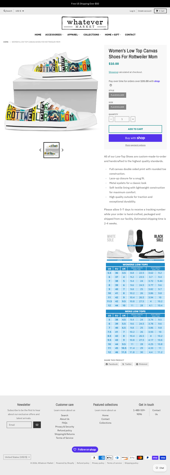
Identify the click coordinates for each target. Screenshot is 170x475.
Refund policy (83, 463)
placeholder (117, 95)
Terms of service (114, 463)
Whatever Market (45, 463)
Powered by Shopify (65, 463)
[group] (51, 150)
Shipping (113, 72)
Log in (132, 11)
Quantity (113, 114)
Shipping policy (131, 463)
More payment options (135, 145)
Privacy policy (98, 463)
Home (5, 42)
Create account (144, 11)
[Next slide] (62, 150)
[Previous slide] (40, 150)
